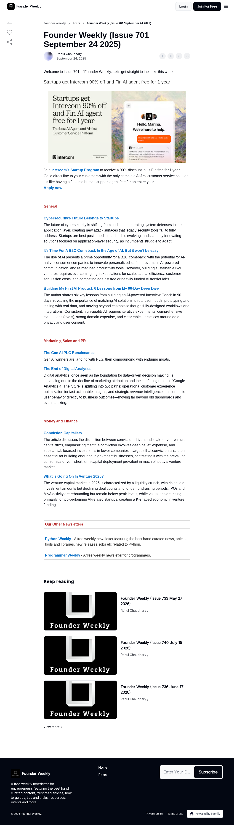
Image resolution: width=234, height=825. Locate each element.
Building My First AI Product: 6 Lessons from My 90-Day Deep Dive (101, 288)
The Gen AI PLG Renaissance (69, 353)
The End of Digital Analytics (67, 369)
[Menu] (226, 5)
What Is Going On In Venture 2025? (74, 476)
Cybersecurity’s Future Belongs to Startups (81, 218)
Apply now (53, 188)
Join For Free (207, 6)
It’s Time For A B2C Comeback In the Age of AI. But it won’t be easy (101, 250)
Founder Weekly (55, 23)
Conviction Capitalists (63, 433)
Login (183, 6)
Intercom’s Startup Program (75, 170)
